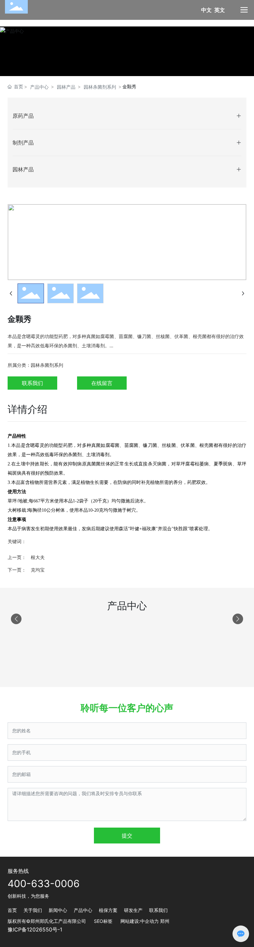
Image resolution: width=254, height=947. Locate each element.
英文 (219, 10)
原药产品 (23, 115)
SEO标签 (103, 921)
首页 (12, 910)
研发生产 (133, 910)
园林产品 (66, 87)
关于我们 (32, 910)
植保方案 (108, 910)
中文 (206, 10)
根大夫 (38, 557)
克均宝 (38, 570)
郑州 (164, 921)
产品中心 (39, 87)
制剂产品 (23, 142)
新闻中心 (58, 910)
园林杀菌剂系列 (100, 87)
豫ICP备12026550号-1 (35, 929)
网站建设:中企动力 (139, 921)
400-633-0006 (44, 883)
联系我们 (158, 910)
